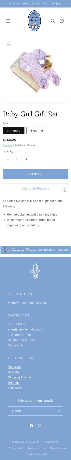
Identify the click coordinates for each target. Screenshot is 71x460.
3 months (13, 130)
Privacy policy (16, 448)
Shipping (7, 145)
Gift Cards (15, 388)
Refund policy (51, 442)
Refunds (14, 382)
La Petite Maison (30, 442)
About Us (14, 366)
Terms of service (37, 448)
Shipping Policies (20, 377)
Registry (14, 372)
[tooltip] (65, 190)
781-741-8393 (17, 324)
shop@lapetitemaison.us (25, 329)
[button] (8, 21)
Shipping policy (58, 448)
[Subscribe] (58, 411)
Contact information (37, 454)
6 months (37, 130)
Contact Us (16, 345)
